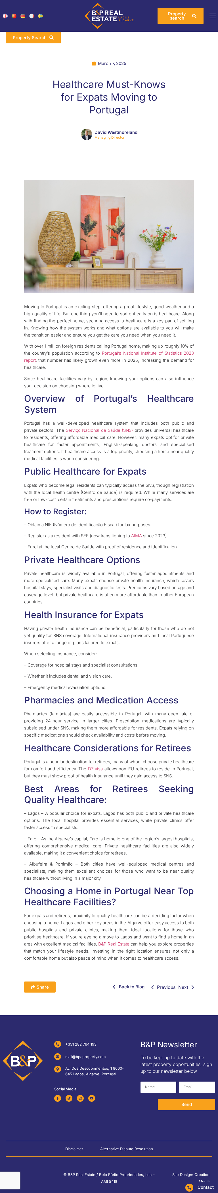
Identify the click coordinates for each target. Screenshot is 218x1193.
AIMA (136, 535)
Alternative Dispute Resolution (126, 1149)
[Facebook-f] (57, 1098)
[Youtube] (91, 1098)
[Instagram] (80, 1098)
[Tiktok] (69, 1098)
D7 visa (95, 768)
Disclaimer (74, 1149)
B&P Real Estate (113, 944)
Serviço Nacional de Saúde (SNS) (99, 430)
